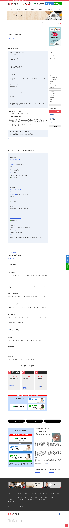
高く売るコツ (47, 501)
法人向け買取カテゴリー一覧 (22, 499)
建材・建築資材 (35, 499)
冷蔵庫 (32, 493)
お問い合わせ (49, 463)
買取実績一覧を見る (11, 38)
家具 (19, 494)
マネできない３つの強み (16, 421)
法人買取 (25, 9)
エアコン (58, 493)
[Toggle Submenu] (60, 75)
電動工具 (25, 497)
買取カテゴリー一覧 (21, 493)
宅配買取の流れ (38, 386)
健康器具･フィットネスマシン (49, 497)
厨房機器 (40, 499)
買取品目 (18, 9)
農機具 (44, 499)
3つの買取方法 (49, 9)
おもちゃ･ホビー (40, 497)
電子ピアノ (47, 493)
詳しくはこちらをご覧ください (15, 159)
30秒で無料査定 (49, 4)
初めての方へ (11, 9)
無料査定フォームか (13, 164)
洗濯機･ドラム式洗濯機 (38, 493)
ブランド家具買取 (21, 506)
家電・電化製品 (27, 493)
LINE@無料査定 (58, 4)
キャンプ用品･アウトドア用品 (32, 497)
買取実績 (32, 9)
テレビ (44, 493)
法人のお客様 (55, 104)
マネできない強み (40, 9)
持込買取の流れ (25, 388)
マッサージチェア (53, 493)
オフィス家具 (30, 499)
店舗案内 (24, 387)
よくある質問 (58, 9)
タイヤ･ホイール (20, 497)
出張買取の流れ (12, 385)
